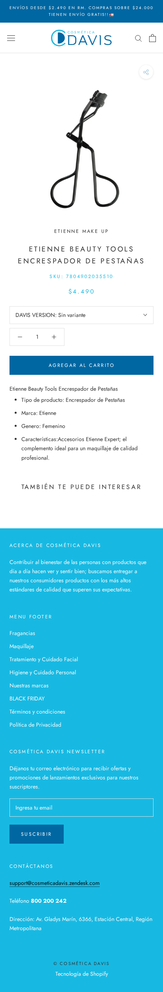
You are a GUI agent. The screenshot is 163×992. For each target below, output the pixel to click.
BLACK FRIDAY (27, 698)
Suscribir (36, 834)
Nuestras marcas (29, 685)
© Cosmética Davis (81, 963)
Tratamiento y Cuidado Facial (43, 659)
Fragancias (22, 633)
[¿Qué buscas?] (138, 38)
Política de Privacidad (35, 725)
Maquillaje (21, 646)
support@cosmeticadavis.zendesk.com (54, 883)
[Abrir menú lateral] (11, 38)
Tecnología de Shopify (81, 974)
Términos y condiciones (37, 712)
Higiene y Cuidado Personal (42, 672)
